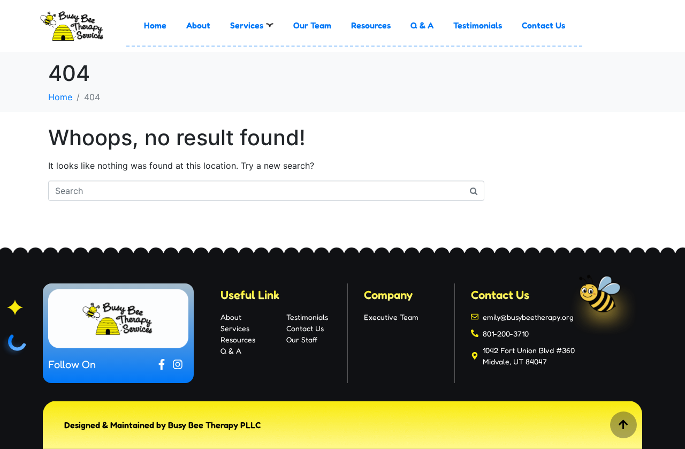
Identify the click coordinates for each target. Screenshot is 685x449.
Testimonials (477, 25)
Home (155, 25)
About (198, 25)
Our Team (312, 25)
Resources (371, 25)
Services (246, 25)
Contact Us (543, 25)
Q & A (421, 25)
